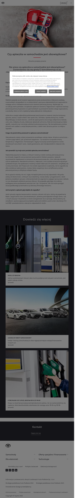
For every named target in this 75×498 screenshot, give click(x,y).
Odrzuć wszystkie (41, 91)
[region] (37, 84)
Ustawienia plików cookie (21, 91)
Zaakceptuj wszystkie (55, 91)
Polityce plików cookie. (52, 86)
